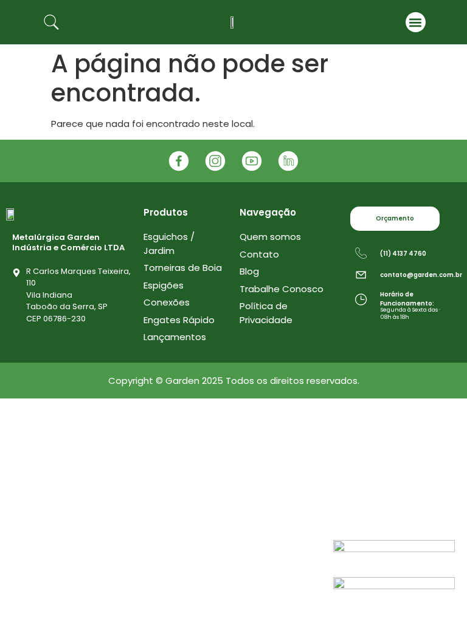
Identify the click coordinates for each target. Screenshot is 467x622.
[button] (416, 22)
